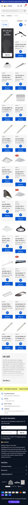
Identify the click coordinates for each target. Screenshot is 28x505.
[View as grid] (21, 25)
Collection (9, 15)
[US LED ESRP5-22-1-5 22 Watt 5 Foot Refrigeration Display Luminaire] (21, 129)
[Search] (25, 11)
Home (3, 15)
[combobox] (14, 11)
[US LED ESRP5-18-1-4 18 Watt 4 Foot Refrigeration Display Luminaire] (7, 98)
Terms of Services (21, 436)
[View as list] (25, 25)
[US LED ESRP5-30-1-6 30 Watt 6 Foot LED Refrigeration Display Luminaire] (7, 327)
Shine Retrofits (10, 498)
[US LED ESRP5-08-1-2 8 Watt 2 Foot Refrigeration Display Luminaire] (7, 129)
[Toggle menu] (2, 6)
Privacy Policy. (6, 438)
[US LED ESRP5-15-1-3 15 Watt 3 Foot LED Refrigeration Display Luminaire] (21, 327)
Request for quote (20, 56)
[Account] (18, 6)
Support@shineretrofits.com (12, 406)
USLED (16, 42)
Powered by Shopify (20, 498)
